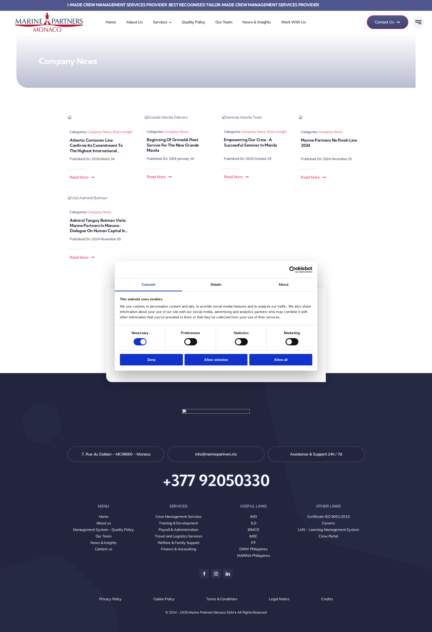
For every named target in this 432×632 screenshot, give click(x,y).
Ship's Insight (122, 132)
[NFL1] (301, 117)
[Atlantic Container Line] (70, 117)
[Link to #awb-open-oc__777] (418, 22)
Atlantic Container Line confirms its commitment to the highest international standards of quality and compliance (96, 151)
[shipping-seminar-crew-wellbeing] (242, 117)
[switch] (190, 341)
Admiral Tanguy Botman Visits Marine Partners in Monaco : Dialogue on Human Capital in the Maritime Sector (98, 228)
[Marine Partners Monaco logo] (49, 22)
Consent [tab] (148, 284)
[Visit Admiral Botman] (88, 197)
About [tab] (283, 284)
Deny (151, 360)
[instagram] (216, 573)
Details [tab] (216, 284)
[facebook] (204, 573)
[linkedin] (227, 573)
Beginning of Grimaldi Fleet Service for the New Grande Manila (173, 145)
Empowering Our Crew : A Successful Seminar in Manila (250, 142)
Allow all (281, 360)
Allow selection (216, 360)
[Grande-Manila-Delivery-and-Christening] (166, 117)
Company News (99, 132)
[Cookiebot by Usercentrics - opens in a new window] (292, 269)
